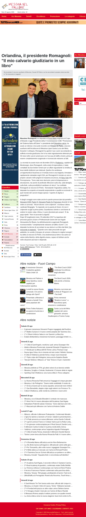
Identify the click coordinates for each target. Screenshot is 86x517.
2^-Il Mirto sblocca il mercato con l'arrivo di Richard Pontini (46, 450)
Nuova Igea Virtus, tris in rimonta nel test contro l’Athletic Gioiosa (48, 352)
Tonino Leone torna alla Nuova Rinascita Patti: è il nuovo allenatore (49, 434)
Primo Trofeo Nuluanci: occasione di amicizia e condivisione (35, 311)
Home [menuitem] (4, 16)
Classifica (6, 187)
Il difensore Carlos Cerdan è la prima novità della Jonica (45, 427)
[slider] (41, 135)
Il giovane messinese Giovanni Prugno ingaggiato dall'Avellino (47, 329)
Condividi (27, 255)
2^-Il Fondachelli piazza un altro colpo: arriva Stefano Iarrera (46, 488)
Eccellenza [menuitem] (41, 16)
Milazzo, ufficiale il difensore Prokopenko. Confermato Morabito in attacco (51, 414)
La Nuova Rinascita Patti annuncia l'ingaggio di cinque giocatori (48, 381)
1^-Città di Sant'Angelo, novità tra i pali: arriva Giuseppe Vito (46, 345)
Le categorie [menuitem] (70, 16)
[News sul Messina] (15, 6)
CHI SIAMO (39, 508)
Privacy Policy (61, 505)
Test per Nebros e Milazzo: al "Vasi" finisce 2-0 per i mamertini (47, 360)
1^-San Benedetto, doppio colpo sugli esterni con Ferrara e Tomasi (49, 388)
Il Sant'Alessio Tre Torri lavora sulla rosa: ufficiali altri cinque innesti (49, 483)
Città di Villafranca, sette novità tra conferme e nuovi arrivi (45, 391)
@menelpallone (45, 247)
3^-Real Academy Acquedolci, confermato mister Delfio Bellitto (47, 465)
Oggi (76, 103)
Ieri (80, 103)
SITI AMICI (47, 508)
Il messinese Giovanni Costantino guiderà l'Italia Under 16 (34, 270)
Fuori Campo (30, 245)
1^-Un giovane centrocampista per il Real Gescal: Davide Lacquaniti (49, 424)
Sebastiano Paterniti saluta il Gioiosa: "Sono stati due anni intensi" (49, 404)
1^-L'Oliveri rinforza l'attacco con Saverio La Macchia (43, 334)
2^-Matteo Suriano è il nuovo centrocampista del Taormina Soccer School (51, 332)
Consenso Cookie (49, 505)
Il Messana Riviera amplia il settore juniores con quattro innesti (47, 493)
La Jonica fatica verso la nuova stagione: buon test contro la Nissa (48, 496)
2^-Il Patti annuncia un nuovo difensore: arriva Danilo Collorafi (47, 419)
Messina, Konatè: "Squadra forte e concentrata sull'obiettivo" (46, 455)
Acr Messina (80, 55)
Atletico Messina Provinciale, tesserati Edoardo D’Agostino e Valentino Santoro (53, 347)
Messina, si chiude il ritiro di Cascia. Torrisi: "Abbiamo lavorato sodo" (49, 486)
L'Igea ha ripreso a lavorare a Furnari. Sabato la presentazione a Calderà (51, 417)
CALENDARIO (56, 508)
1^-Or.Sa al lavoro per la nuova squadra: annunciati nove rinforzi (48, 386)
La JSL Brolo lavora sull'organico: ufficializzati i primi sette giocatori (49, 445)
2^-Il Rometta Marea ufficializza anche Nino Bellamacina (45, 442)
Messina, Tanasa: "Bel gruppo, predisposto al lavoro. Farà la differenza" (50, 473)
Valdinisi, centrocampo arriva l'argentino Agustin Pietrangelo (46, 429)
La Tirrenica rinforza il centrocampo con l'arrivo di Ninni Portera (47, 468)
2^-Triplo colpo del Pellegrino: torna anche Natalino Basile (46, 357)
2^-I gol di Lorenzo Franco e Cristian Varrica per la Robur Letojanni (49, 422)
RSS (71, 508)
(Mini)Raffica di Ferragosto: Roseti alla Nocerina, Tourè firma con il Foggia (51, 475)
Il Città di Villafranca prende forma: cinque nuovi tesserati (45, 355)
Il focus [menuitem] (82, 16)
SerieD (77, 136)
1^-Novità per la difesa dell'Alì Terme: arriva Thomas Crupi (46, 350)
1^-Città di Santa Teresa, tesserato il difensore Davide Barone (47, 432)
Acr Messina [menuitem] (16, 16)
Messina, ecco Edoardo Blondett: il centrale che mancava (45, 399)
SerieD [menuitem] (29, 16)
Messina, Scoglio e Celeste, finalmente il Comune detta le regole (48, 370)
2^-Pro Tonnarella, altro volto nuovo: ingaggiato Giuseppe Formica (49, 447)
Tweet (38, 255)
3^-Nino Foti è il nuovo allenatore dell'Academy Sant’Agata (46, 401)
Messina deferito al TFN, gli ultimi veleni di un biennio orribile (47, 368)
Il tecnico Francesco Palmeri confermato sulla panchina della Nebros (49, 470)
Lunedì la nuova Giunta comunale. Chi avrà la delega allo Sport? (35, 291)
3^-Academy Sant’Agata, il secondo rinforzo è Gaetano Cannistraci (49, 463)
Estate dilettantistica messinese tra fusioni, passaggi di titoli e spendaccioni (52, 337)
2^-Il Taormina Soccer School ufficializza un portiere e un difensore (49, 452)
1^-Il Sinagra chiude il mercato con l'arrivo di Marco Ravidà (46, 491)
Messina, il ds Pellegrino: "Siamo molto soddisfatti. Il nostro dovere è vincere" (52, 383)
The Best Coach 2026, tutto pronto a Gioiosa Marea (62, 281)
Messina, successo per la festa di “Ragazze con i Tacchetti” (63, 291)
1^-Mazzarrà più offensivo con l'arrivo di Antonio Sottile (44, 406)
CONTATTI (66, 508)
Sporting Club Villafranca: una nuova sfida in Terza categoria (46, 373)
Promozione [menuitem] (55, 16)
